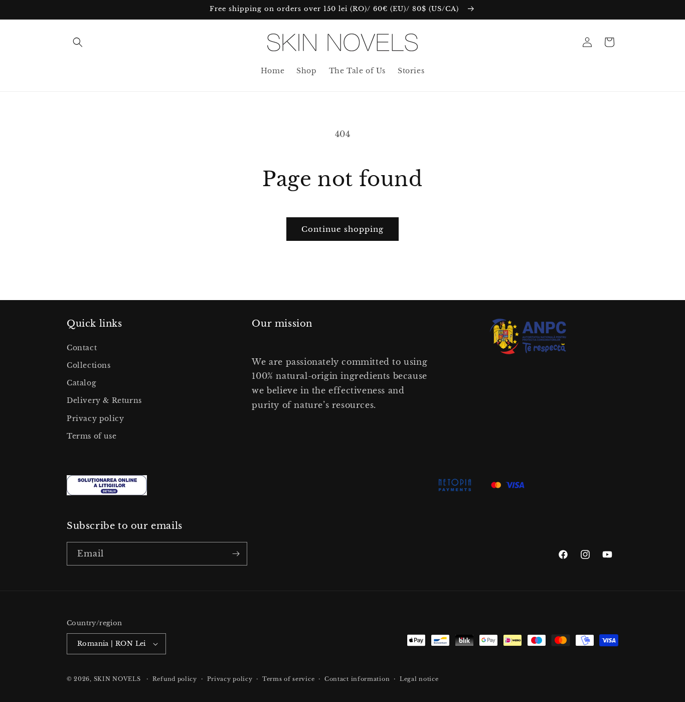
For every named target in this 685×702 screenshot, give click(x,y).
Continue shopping (342, 229)
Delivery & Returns (104, 400)
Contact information (357, 678)
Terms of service (288, 678)
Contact (82, 347)
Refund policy (174, 678)
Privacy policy (95, 418)
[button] (78, 42)
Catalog (81, 382)
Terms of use (91, 436)
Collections (89, 365)
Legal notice (419, 678)
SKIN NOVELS (117, 678)
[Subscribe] (236, 554)
